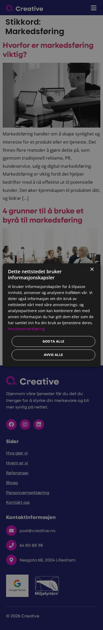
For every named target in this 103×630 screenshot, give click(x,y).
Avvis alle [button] (53, 354)
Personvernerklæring (26, 329)
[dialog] (52, 315)
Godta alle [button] (53, 341)
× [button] (92, 269)
